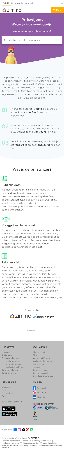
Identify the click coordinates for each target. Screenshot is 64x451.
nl (60, 3)
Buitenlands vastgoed (22, 3)
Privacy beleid (40, 441)
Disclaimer (31, 330)
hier (10, 206)
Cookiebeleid (27, 441)
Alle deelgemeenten (29, 445)
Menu (59, 10)
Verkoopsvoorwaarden (29, 443)
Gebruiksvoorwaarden (11, 441)
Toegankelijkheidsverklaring (50, 445)
